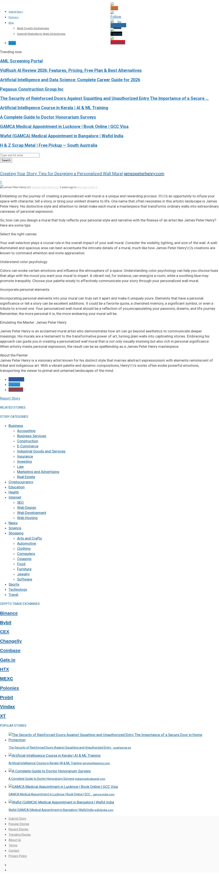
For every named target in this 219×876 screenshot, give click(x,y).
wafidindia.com (103, 810)
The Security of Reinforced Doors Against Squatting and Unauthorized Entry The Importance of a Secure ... (104, 98)
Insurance (25, 456)
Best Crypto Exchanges (33, 28)
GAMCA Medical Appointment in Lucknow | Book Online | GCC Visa (64, 126)
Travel (13, 594)
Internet (15, 497)
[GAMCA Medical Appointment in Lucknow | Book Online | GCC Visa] (63, 786)
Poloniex (9, 688)
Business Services (31, 436)
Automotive (26, 543)
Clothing (24, 548)
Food (21, 564)
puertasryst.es (122, 747)
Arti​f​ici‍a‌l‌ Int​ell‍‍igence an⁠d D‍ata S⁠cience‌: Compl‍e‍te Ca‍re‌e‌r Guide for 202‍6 (70, 79)
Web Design (26, 507)
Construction (27, 441)
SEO (20, 502)
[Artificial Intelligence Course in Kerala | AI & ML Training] (55, 755)
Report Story (10, 398)
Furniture (24, 569)
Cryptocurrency (21, 482)
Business (16, 425)
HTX (4, 669)
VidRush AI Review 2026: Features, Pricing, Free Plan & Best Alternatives (71, 70)
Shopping (16, 533)
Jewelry (23, 574)
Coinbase (10, 650)
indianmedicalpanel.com (90, 778)
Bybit (5, 622)
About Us (15, 840)
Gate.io (7, 659)
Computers (26, 554)
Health (14, 492)
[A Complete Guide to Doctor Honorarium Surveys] (50, 771)
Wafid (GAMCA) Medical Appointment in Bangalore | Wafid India (61, 136)
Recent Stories (18, 829)
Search (6, 160)
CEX (4, 631)
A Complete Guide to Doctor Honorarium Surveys (48, 117)
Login (12, 43)
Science (15, 528)
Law (20, 466)
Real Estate (26, 477)
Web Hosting (27, 518)
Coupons (24, 559)
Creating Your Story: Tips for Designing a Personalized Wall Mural (61, 173)
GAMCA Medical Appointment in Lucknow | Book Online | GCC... (50, 794)
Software (24, 579)
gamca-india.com (103, 794)
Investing (24, 461)
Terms (13, 845)
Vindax (7, 706)
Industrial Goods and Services (41, 451)
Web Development (31, 513)
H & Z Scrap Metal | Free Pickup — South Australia (48, 145)
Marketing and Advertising (38, 472)
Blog (11, 22)
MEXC (6, 678)
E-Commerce (27, 446)
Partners (14, 17)
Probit (6, 697)
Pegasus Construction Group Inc (32, 89)
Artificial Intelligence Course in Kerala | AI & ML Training (54, 107)
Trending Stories (20, 834)
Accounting (26, 431)
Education (17, 487)
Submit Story (16, 11)
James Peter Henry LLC (45, 187)
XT (3, 716)
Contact (14, 850)
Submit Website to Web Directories (41, 34)
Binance (9, 613)
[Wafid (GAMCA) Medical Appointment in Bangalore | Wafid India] (61, 802)
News (13, 523)
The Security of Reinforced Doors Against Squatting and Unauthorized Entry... (61, 747)
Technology (18, 589)
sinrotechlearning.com (96, 763)
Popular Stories (19, 824)
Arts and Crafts (86, 187)
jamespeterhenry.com (144, 173)
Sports (14, 584)
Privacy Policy (18, 856)
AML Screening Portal (21, 61)
